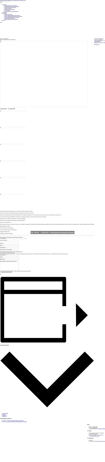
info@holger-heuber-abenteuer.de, (98, 40)
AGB (104, 42)
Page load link (96, 44)
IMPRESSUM (96, 42)
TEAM (101, 42)
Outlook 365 (4, 415)
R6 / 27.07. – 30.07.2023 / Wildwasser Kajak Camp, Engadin (12, 420)
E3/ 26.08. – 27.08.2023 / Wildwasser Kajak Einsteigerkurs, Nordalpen (14, 421)
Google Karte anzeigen (101, 441)
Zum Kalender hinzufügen (4, 345)
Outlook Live (4, 416)
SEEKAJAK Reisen (101, 428)
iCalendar (4, 414)
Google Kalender (5, 413)
